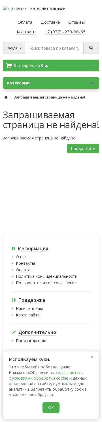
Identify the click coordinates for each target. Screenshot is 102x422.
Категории (18, 83)
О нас (21, 256)
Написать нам (29, 308)
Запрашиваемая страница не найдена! (49, 97)
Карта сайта (28, 315)
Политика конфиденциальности (46, 276)
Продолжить (83, 148)
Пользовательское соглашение (46, 282)
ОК (51, 407)
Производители (31, 340)
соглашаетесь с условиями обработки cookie (46, 375)
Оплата (23, 269)
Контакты (25, 263)
